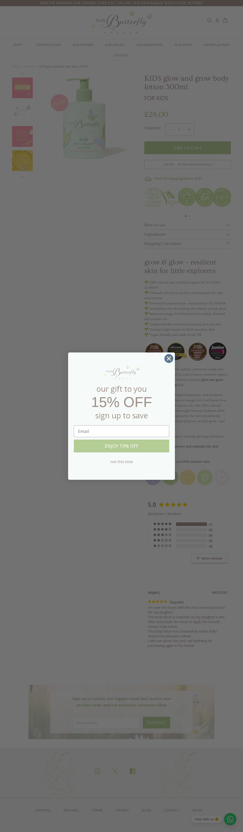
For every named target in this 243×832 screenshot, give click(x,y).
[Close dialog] (169, 358)
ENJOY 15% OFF (121, 446)
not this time (121, 461)
